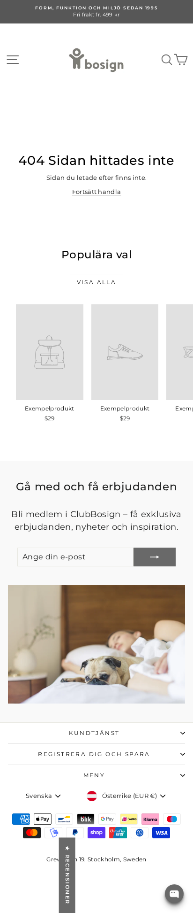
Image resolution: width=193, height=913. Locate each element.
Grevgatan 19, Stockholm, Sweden (96, 859)
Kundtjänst (94, 732)
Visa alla (97, 282)
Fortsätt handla (96, 191)
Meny (94, 775)
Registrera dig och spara (94, 754)
